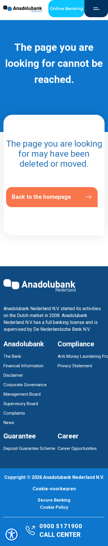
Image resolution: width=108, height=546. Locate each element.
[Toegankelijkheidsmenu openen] (11, 534)
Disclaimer (13, 375)
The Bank (12, 356)
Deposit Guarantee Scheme (29, 448)
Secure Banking (54, 500)
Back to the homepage (41, 196)
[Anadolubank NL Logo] (22, 8)
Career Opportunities (77, 448)
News (8, 422)
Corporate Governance (25, 384)
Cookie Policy (54, 507)
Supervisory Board (20, 403)
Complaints (14, 413)
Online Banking (66, 8)
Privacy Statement (75, 365)
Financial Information (23, 365)
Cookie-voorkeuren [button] (54, 489)
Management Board (22, 394)
